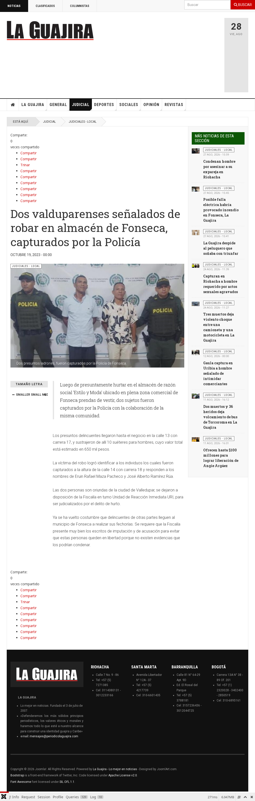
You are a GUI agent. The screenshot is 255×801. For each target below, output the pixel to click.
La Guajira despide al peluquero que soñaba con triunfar (220, 248)
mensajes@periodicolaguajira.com (54, 736)
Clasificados (45, 6)
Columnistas (79, 6)
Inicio (13, 105)
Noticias (13, 6)
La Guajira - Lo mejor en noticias (115, 769)
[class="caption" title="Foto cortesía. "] (195, 151)
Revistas (174, 104)
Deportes (104, 104)
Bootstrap (17, 775)
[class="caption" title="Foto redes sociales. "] (195, 304)
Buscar (244, 5)
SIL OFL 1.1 (67, 782)
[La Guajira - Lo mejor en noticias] (50, 30)
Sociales (128, 104)
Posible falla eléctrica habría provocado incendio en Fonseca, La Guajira (221, 210)
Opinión (151, 104)
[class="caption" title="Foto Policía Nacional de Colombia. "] (195, 265)
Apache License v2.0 (122, 775)
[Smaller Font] (13, 394)
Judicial (80, 104)
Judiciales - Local (82, 121)
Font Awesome (20, 782)
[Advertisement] (176, 53)
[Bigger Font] (45, 394)
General (58, 104)
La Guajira (32, 104)
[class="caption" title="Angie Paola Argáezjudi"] (195, 439)
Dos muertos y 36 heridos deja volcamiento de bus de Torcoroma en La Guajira (220, 417)
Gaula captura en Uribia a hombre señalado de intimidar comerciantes (218, 373)
